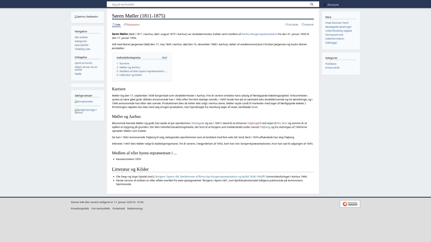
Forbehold (119, 208)
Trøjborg (265, 127)
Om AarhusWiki (100, 208)
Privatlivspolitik (80, 208)
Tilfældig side (82, 49)
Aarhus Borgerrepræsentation (259, 34)
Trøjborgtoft (254, 123)
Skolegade (198, 123)
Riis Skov (282, 123)
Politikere (330, 63)
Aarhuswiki (87, 4)
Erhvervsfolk (332, 67)
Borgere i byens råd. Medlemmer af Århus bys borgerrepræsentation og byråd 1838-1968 (208, 176)
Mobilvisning (134, 208)
